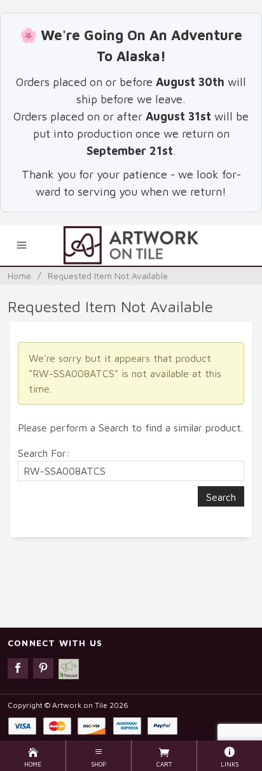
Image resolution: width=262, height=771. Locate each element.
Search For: (44, 453)
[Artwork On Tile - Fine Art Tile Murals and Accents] (130, 245)
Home (19, 275)
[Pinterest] (43, 668)
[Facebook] (18, 668)
